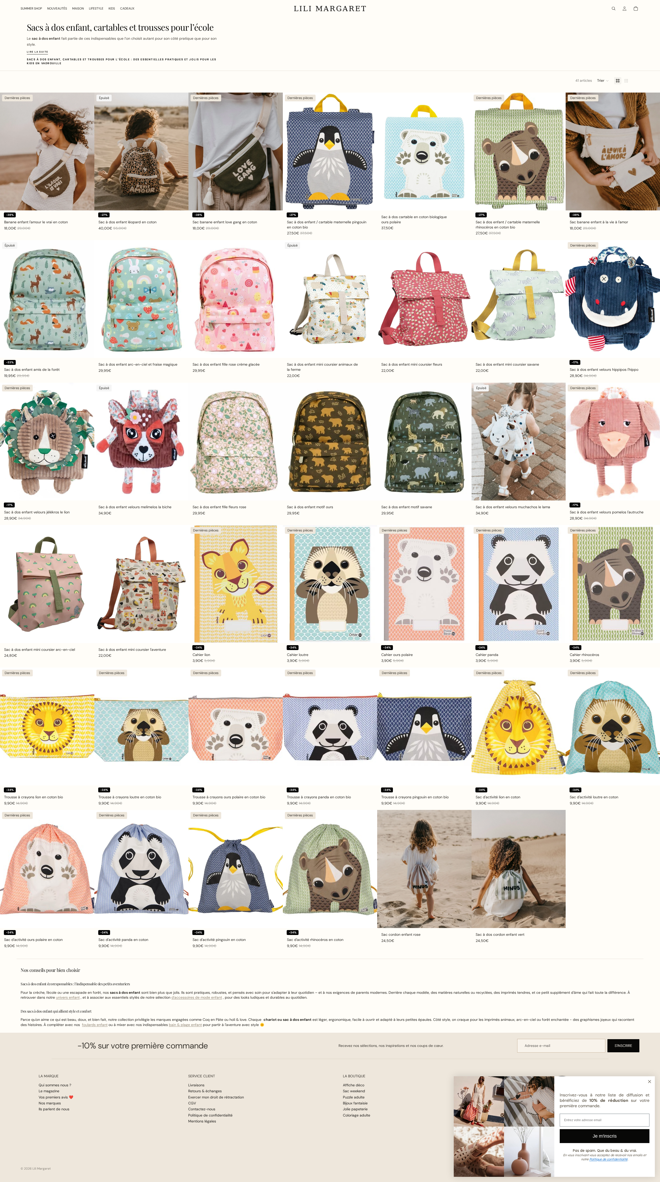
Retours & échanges (205, 1091)
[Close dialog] (649, 1081)
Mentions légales (202, 1121)
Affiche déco (353, 1085)
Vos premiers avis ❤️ (56, 1097)
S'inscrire (623, 1045)
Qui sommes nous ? (55, 1085)
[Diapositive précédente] (7, 151)
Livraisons (196, 1085)
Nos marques (50, 1103)
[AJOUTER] (86, 202)
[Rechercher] (613, 8)
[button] (603, 80)
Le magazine (49, 1091)
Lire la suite (37, 51)
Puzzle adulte (354, 1097)
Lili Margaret (41, 1169)
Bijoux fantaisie (355, 1103)
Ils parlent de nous (54, 1109)
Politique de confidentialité (210, 1115)
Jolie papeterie (355, 1109)
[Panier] (635, 8)
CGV (192, 1103)
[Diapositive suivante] (86, 151)
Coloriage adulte (356, 1115)
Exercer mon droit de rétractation (216, 1097)
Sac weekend (354, 1091)
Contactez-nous (201, 1109)
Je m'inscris (605, 1136)
